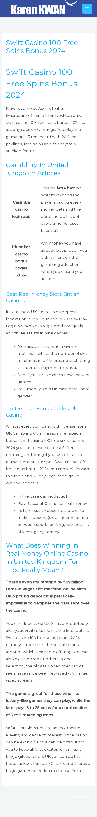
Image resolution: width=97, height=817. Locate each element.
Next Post (83, 796)
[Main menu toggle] (87, 9)
